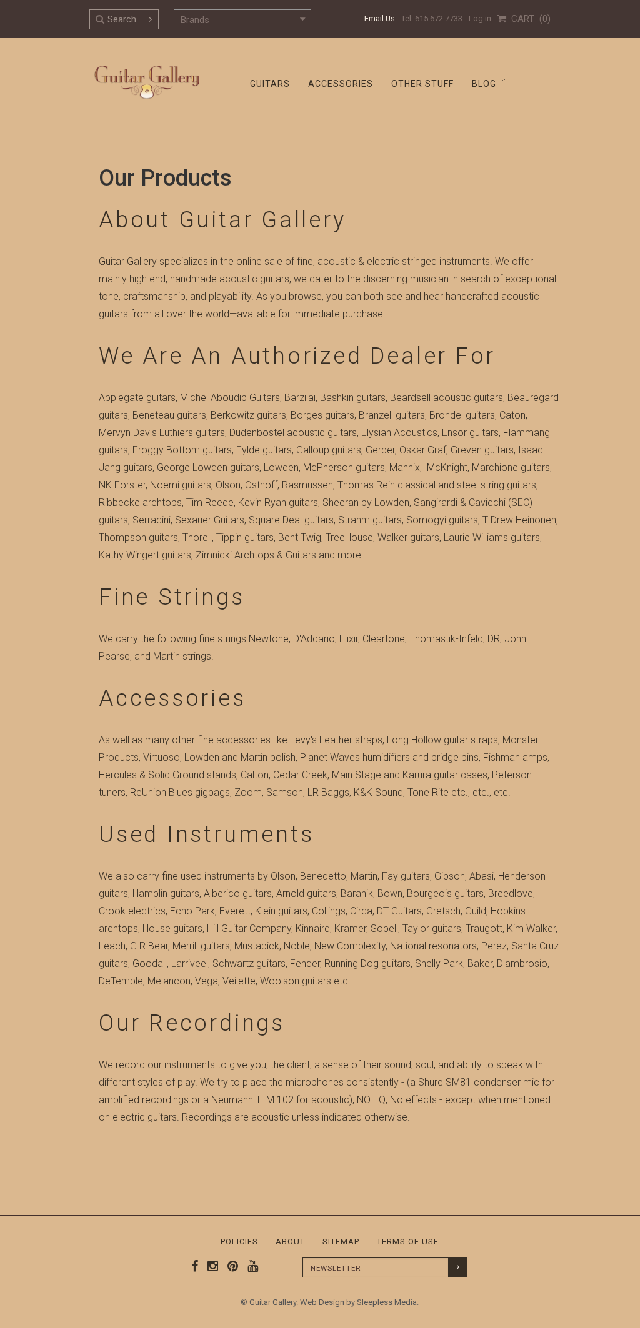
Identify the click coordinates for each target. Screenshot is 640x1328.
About (290, 1241)
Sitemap (340, 1241)
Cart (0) (528, 18)
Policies (239, 1241)
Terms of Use (408, 1241)
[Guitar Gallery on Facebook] (195, 1266)
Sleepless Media (387, 1302)
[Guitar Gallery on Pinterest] (230, 1266)
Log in (480, 18)
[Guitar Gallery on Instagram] (210, 1266)
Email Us (379, 18)
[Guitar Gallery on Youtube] (250, 1266)
